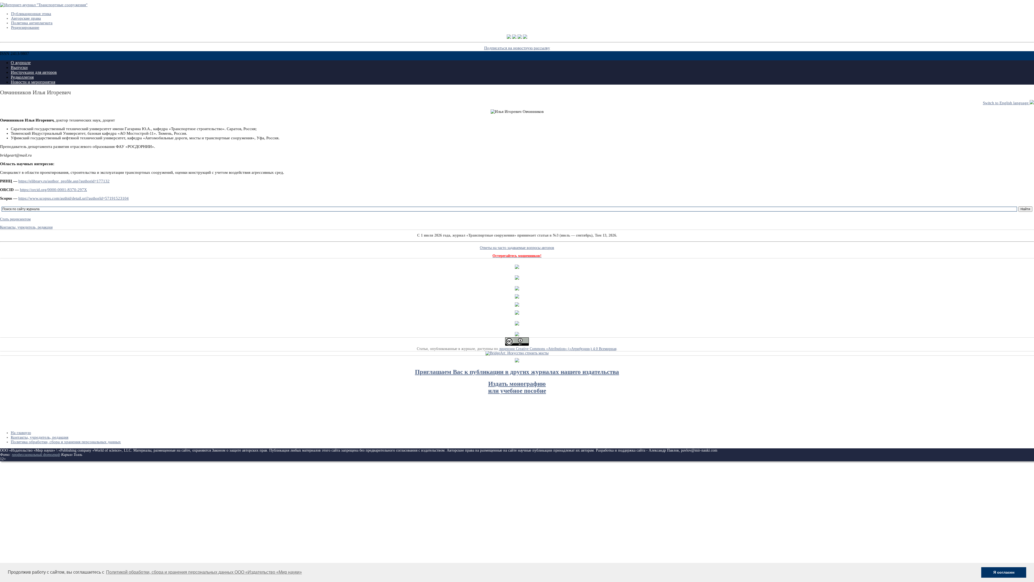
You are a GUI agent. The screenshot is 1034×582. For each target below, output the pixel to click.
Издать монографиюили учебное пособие (517, 387)
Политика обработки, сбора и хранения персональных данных (66, 442)
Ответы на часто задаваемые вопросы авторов (517, 248)
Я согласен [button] (1003, 572)
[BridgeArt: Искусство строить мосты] (517, 353)
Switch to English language (1006, 103)
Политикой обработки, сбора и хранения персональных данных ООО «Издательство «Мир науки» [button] (204, 572)
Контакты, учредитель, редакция (26, 227)
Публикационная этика (31, 14)
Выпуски (19, 67)
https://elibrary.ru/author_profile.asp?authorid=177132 (64, 181)
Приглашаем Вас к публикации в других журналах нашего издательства (517, 372)
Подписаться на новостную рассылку (517, 48)
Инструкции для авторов (34, 72)
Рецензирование (25, 27)
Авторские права (26, 18)
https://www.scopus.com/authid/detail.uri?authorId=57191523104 (73, 198)
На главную (21, 433)
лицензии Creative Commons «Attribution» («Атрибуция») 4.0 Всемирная (557, 349)
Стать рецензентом (15, 219)
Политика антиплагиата (32, 23)
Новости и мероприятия (33, 82)
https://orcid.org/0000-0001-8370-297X (53, 190)
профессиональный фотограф (36, 455)
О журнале (21, 62)
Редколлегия (22, 77)
